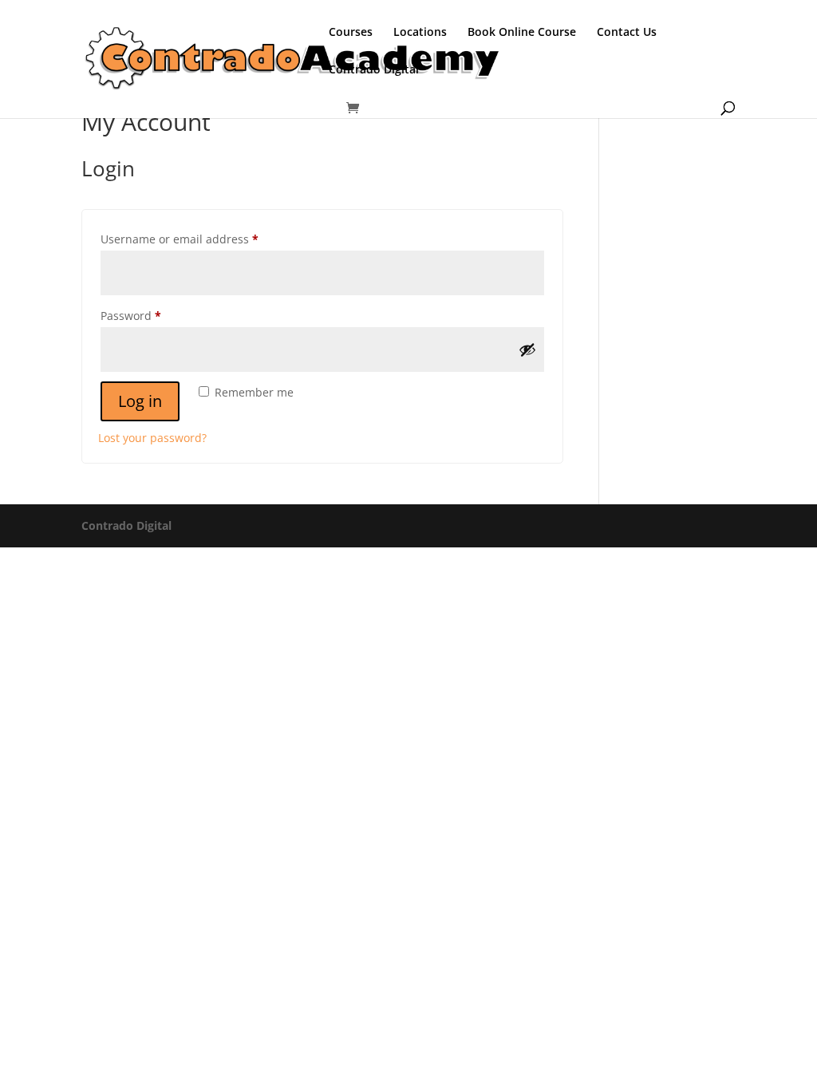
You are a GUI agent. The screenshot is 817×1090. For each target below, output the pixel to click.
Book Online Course (522, 32)
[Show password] (527, 349)
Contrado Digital (374, 70)
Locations (420, 32)
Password (155, 315)
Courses (351, 32)
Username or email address (204, 239)
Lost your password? (152, 437)
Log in (140, 401)
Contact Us (627, 32)
